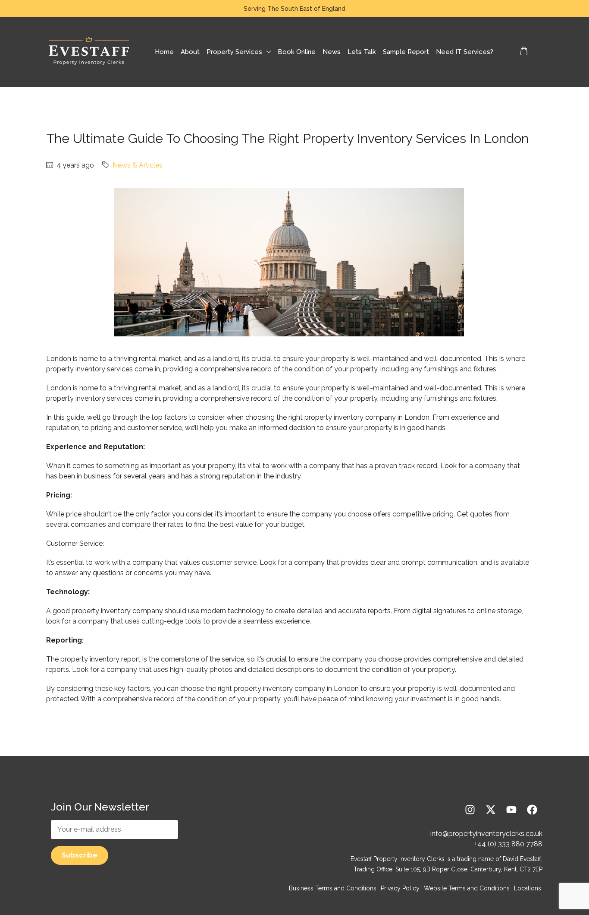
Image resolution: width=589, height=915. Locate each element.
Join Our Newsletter (100, 807)
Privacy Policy (400, 888)
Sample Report (406, 52)
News (332, 52)
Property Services (234, 52)
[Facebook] (532, 809)
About (190, 52)
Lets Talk (362, 52)
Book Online (297, 52)
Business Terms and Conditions (332, 888)
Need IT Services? (464, 52)
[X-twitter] (490, 809)
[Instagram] (470, 809)
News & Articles (138, 165)
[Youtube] (511, 809)
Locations (527, 888)
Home (164, 52)
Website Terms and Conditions (467, 888)
